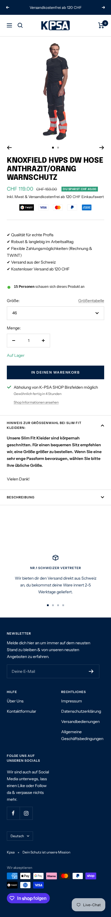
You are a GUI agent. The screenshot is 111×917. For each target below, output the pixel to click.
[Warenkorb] (101, 25)
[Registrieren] (91, 671)
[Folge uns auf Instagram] (26, 813)
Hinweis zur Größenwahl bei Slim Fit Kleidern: (44, 425)
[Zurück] (9, 148)
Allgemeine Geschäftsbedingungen (82, 735)
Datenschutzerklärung (81, 711)
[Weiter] (101, 148)
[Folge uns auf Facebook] (13, 813)
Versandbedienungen (80, 721)
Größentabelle (91, 300)
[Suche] (20, 25)
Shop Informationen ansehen (36, 402)
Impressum (71, 701)
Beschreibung (20, 497)
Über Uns (15, 701)
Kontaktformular (21, 711)
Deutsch (17, 836)
